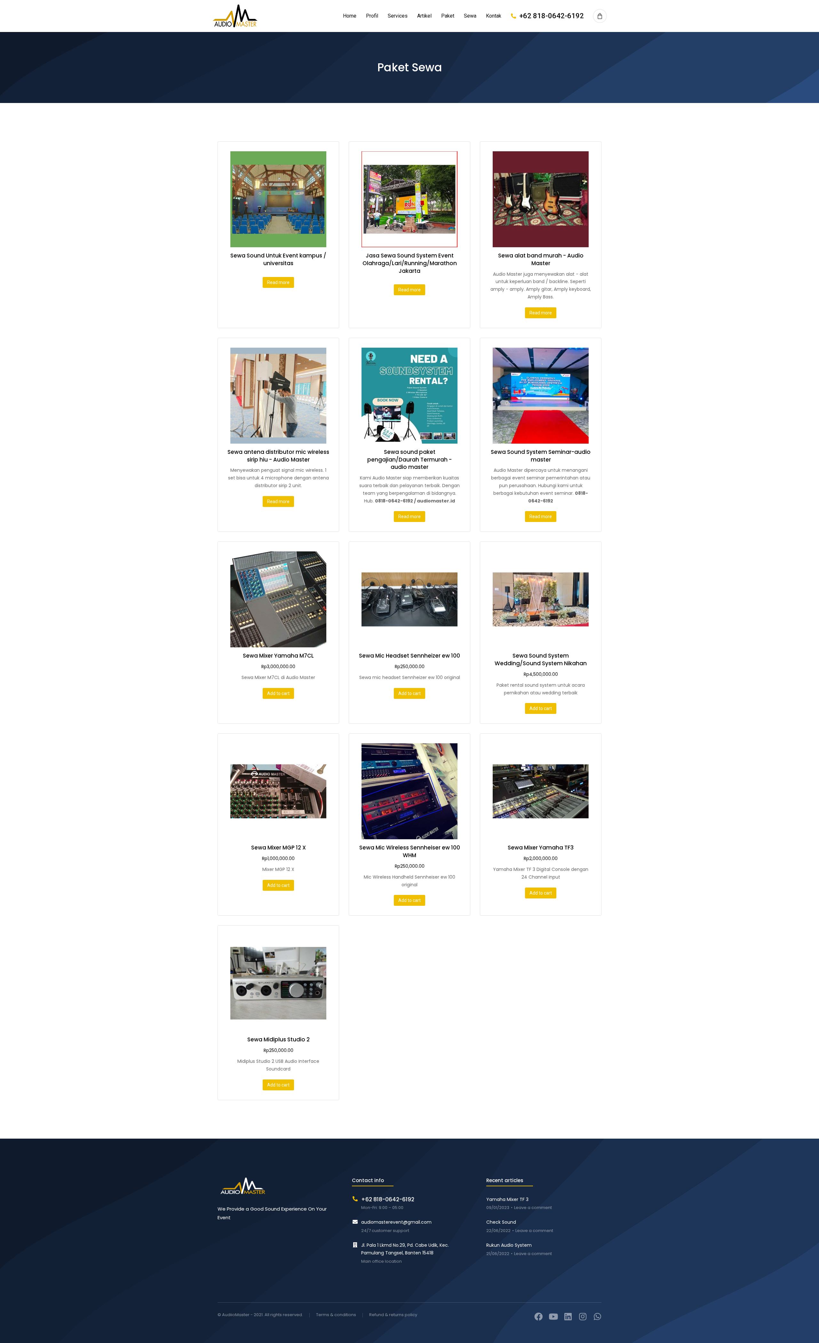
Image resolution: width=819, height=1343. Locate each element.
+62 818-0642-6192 (551, 16)
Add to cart (278, 693)
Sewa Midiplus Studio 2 (278, 1039)
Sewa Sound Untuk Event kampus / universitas (278, 259)
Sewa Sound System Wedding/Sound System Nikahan (541, 659)
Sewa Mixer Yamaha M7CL (278, 656)
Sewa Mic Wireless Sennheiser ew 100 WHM (409, 851)
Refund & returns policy (393, 1315)
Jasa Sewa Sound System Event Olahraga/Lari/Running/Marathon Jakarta (409, 263)
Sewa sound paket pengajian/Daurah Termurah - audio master (409, 459)
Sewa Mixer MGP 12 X (278, 847)
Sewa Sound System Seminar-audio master (541, 455)
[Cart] (599, 16)
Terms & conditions (336, 1315)
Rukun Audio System (509, 1245)
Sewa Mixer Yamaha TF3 (541, 847)
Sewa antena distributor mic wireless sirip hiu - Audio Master (278, 455)
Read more (278, 282)
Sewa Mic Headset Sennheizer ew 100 (409, 656)
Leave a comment (533, 1208)
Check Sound (501, 1222)
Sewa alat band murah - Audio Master (541, 259)
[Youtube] (553, 1316)
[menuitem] (349, 16)
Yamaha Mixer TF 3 (507, 1199)
